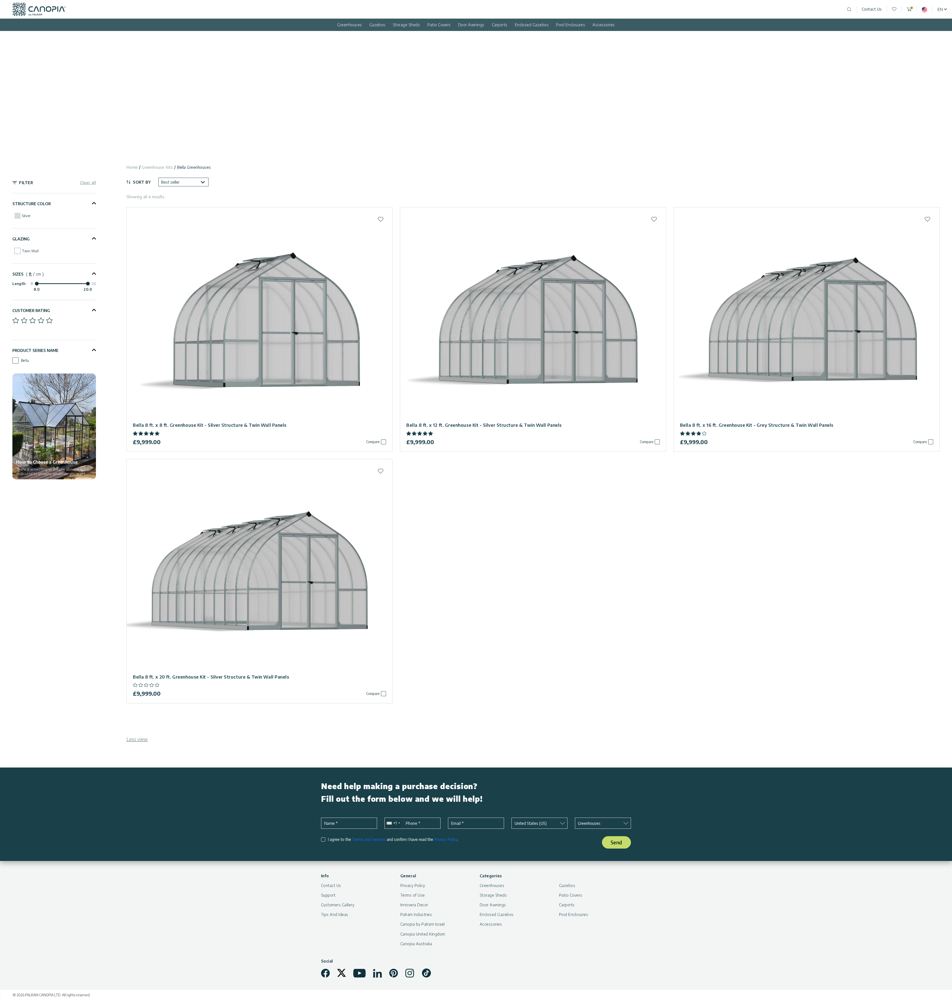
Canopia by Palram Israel (422, 924)
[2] (24, 320)
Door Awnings (471, 24)
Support (328, 895)
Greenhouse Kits (157, 167)
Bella (25, 360)
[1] (15, 320)
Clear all (88, 182)
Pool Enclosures (570, 24)
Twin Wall (30, 251)
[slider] (36, 284)
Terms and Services (369, 839)
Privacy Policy (445, 839)
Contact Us (872, 9)
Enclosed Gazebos (532, 24)
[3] (32, 320)
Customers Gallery (337, 904)
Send (616, 842)
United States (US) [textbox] (530, 823)
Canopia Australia (416, 943)
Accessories (604, 24)
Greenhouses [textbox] (589, 823)
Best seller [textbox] (170, 182)
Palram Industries (416, 914)
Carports (499, 24)
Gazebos (377, 24)
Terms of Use (412, 895)
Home (132, 167)
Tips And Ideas (334, 914)
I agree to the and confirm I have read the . (393, 839)
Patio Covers (439, 24)
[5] (49, 320)
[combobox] (183, 182)
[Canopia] (39, 9)
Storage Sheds (406, 24)
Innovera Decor (414, 904)
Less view (137, 739)
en (940, 9)
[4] (41, 320)
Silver (26, 216)
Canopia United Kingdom (422, 934)
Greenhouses (349, 24)
